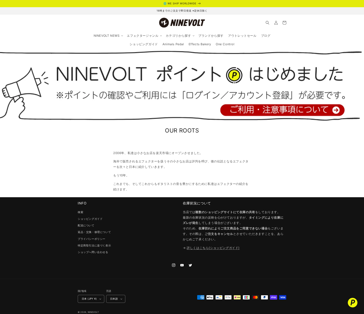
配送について (86, 225)
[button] (267, 23)
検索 (80, 212)
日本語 (114, 298)
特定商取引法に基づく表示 (94, 245)
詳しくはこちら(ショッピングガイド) (213, 248)
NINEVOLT (93, 312)
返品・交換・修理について (94, 232)
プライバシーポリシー (91, 238)
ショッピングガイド (90, 218)
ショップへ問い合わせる (93, 252)
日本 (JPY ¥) (89, 298)
